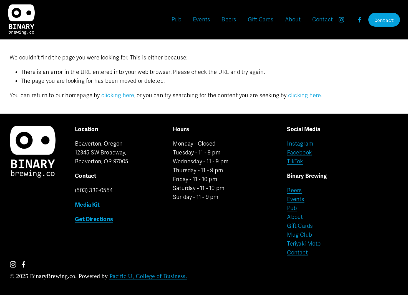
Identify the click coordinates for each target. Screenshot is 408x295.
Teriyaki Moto (304, 243)
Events (201, 19)
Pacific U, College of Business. (148, 276)
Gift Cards (261, 19)
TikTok (295, 161)
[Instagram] (341, 19)
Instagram (300, 143)
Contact (322, 19)
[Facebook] (359, 19)
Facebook (299, 152)
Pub (177, 19)
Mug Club (299, 234)
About (293, 19)
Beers (228, 19)
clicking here (117, 95)
